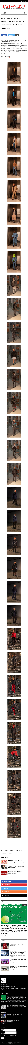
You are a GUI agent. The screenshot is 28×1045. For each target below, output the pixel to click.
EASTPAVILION (14, 6)
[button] (5, 13)
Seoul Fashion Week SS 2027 (16, 944)
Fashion (5, 18)
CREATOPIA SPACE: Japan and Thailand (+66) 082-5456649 (13, 989)
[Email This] (17, 35)
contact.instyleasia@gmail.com (8, 986)
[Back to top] (24, 1042)
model (10, 853)
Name (2, 1029)
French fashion (17, 18)
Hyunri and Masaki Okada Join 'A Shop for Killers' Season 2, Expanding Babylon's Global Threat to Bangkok (16, 1007)
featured (10, 18)
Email (2, 1030)
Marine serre (4, 853)
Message (3, 1033)
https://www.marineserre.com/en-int (10, 58)
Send (2, 1038)
